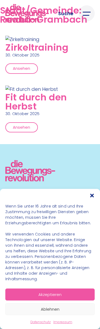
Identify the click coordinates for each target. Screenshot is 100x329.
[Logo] (27, 13)
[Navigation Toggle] (87, 13)
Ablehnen (50, 309)
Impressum (62, 322)
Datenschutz (40, 322)
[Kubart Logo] (30, 179)
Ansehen (21, 68)
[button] (92, 195)
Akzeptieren (50, 294)
